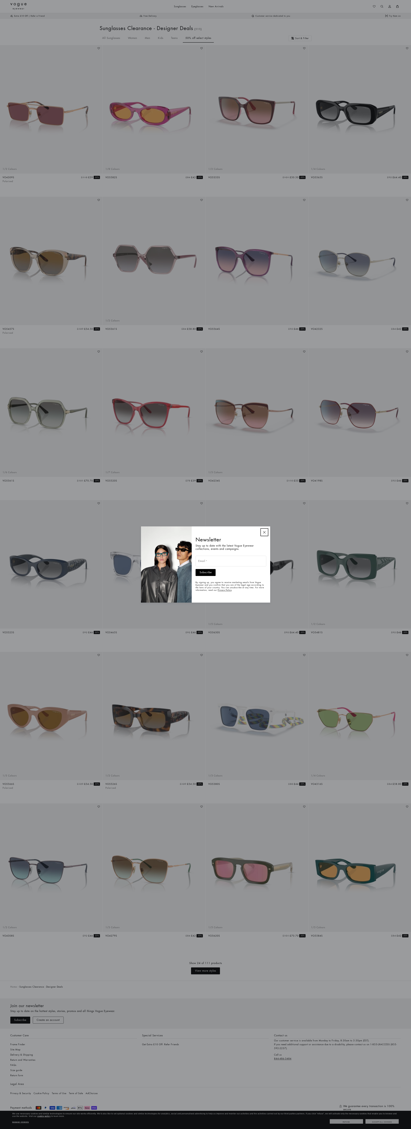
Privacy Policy (225, 590)
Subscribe (206, 572)
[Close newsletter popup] (264, 532)
